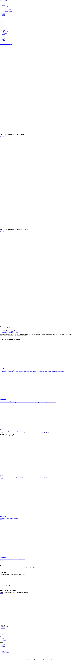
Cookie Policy (4, 651)
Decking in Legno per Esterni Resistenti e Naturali (10, 332)
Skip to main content (3, 0)
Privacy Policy (4, 650)
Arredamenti (4, 639)
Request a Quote (9, 18)
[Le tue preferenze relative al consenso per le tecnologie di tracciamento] (2, 659)
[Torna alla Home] (5, 3)
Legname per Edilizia (7, 9)
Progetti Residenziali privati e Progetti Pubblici (9, 330)
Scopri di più (2, 136)
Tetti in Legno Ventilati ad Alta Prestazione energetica (10, 331)
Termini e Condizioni (5, 652)
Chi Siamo (3, 14)
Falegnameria (4, 640)
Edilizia (3, 638)
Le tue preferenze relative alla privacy (42, 659)
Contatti (3, 15)
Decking (5, 7)
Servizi (3, 12)
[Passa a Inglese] (2, 17)
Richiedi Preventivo (3, 18)
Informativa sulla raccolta (28, 659)
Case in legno (6, 6)
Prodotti (3, 8)
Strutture (3, 5)
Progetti (3, 13)
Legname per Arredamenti (8, 10)
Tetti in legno (6, 32)
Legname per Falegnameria (8, 11)
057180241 (3, 628)
